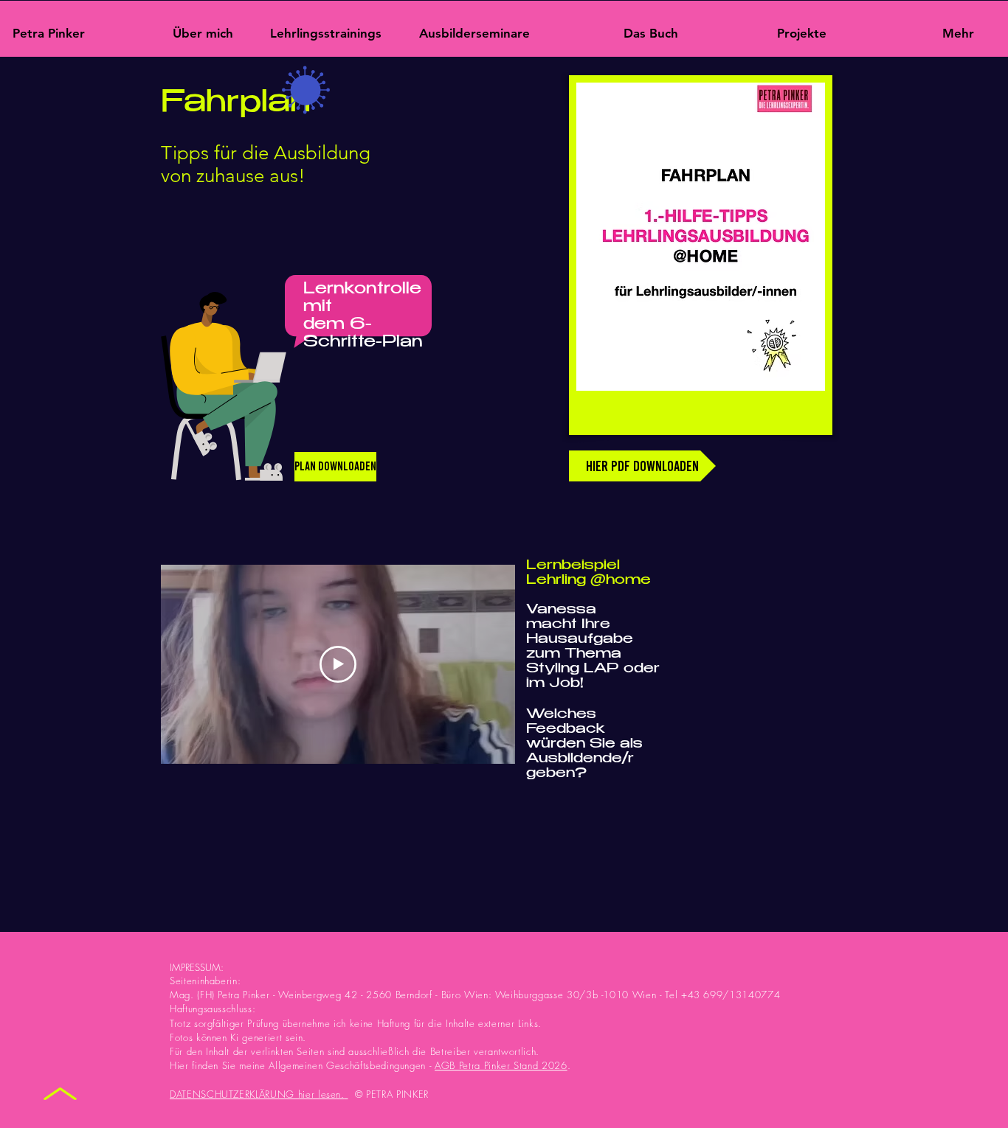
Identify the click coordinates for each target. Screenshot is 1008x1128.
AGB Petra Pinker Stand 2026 (501, 1065)
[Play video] (338, 664)
